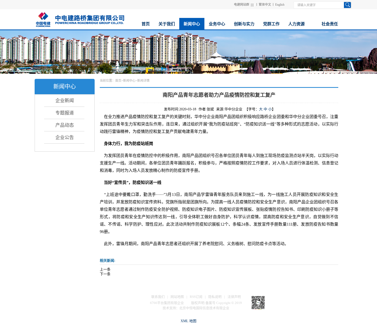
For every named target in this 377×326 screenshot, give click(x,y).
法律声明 (234, 297)
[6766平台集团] (80, 19)
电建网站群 (241, 4)
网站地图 (177, 297)
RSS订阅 (196, 297)
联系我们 (158, 297)
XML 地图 (188, 321)
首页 (118, 80)
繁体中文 (265, 4)
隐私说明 (215, 297)
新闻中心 (129, 80)
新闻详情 (143, 80)
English (279, 4)
